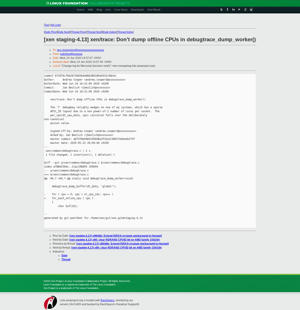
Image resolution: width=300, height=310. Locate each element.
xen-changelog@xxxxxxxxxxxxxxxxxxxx (80, 50)
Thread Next (94, 32)
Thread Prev (78, 32)
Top (47, 25)
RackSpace (107, 300)
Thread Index (125, 32)
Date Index (109, 32)
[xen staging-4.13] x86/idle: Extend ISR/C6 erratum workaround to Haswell (115, 235)
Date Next (64, 32)
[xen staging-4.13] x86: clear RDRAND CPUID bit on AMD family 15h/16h (114, 239)
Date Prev (50, 32)
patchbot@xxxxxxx (71, 54)
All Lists (55, 25)
